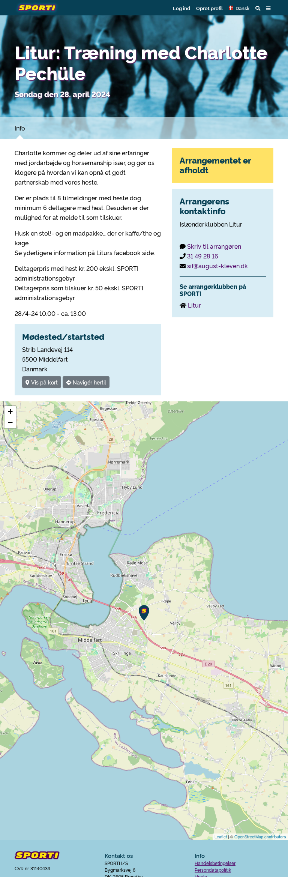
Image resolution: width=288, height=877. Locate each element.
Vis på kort (44, 382)
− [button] (10, 422)
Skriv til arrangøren (214, 246)
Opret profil (209, 8)
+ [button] (10, 411)
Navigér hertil (88, 382)
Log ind (181, 8)
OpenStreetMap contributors (260, 836)
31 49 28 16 (202, 256)
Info (20, 128)
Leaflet (220, 836)
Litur (194, 305)
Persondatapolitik (213, 869)
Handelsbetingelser (215, 863)
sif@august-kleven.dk (217, 265)
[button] (239, 8)
